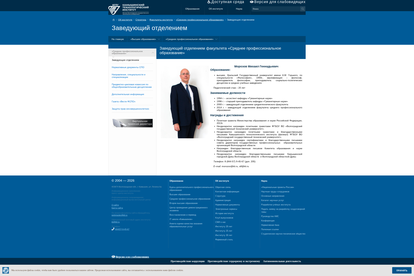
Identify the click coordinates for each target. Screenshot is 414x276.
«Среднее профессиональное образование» (200, 19)
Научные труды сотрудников (275, 191)
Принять (401, 270)
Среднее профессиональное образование (189, 199)
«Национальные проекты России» (277, 187)
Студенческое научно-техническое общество (283, 234)
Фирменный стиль (224, 239)
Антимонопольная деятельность (282, 261)
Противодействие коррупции (188, 261)
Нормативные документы (227, 204)
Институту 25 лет (223, 231)
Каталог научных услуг (272, 200)
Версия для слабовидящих (280, 2)
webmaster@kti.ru (119, 215)
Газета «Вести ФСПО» (124, 101)
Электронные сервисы (226, 209)
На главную (118, 39)
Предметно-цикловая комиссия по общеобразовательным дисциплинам (132, 85)
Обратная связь (223, 187)
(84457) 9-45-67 (122, 229)
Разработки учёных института (275, 204)
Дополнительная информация (128, 94)
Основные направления (272, 196)
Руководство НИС (270, 216)
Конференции (267, 220)
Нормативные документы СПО (128, 67)
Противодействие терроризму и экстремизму (234, 261)
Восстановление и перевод (182, 215)
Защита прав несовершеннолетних (130, 108)
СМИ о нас (220, 222)
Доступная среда (227, 2)
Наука (239, 8)
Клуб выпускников (224, 218)
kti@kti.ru (116, 222)
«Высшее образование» (143, 39)
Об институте (216, 8)
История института (224, 213)
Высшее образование (179, 194)
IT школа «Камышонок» (180, 219)
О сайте (115, 205)
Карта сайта (117, 208)
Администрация (223, 200)
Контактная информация (227, 191)
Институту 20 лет (223, 226)
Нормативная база (270, 225)
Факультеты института (161, 19)
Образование (192, 8)
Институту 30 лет (223, 235)
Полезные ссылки (270, 229)
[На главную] (114, 19)
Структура (141, 19)
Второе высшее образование (183, 203)
